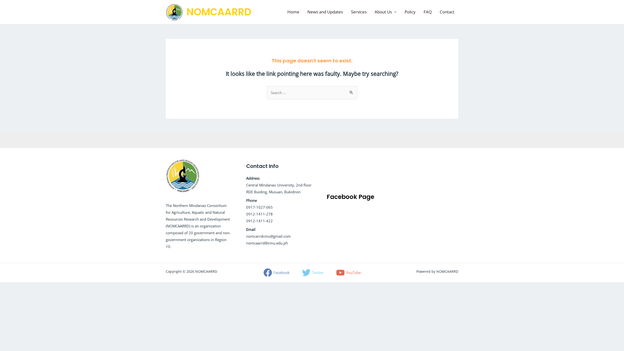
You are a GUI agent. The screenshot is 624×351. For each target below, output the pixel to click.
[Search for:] (312, 92)
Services (359, 12)
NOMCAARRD (218, 12)
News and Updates (325, 12)
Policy (410, 12)
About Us (383, 12)
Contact (447, 12)
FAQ (428, 12)
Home (293, 12)
